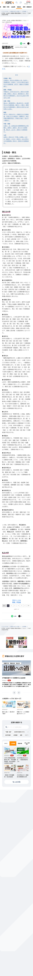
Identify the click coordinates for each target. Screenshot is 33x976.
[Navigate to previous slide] (14, 692)
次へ (29, 605)
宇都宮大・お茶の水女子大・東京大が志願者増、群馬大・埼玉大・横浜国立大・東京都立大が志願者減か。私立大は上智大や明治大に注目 (16, 95)
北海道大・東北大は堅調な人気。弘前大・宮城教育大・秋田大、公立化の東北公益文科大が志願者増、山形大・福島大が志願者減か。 (16, 83)
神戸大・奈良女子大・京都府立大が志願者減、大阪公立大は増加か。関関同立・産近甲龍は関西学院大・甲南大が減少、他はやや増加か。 (16, 117)
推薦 (21, 735)
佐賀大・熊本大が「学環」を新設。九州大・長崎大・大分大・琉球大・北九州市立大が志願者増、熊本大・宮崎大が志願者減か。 (16, 140)
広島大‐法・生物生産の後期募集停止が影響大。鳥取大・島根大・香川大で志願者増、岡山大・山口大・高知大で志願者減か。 (16, 129)
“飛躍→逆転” (8, 732)
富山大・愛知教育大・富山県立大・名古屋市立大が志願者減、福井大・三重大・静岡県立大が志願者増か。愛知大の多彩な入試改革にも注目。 (16, 106)
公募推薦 (15, 735)
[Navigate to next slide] (19, 692)
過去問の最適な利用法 (19, 732)
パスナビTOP (4, 11)
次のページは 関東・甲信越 (16, 601)
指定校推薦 (8, 735)
